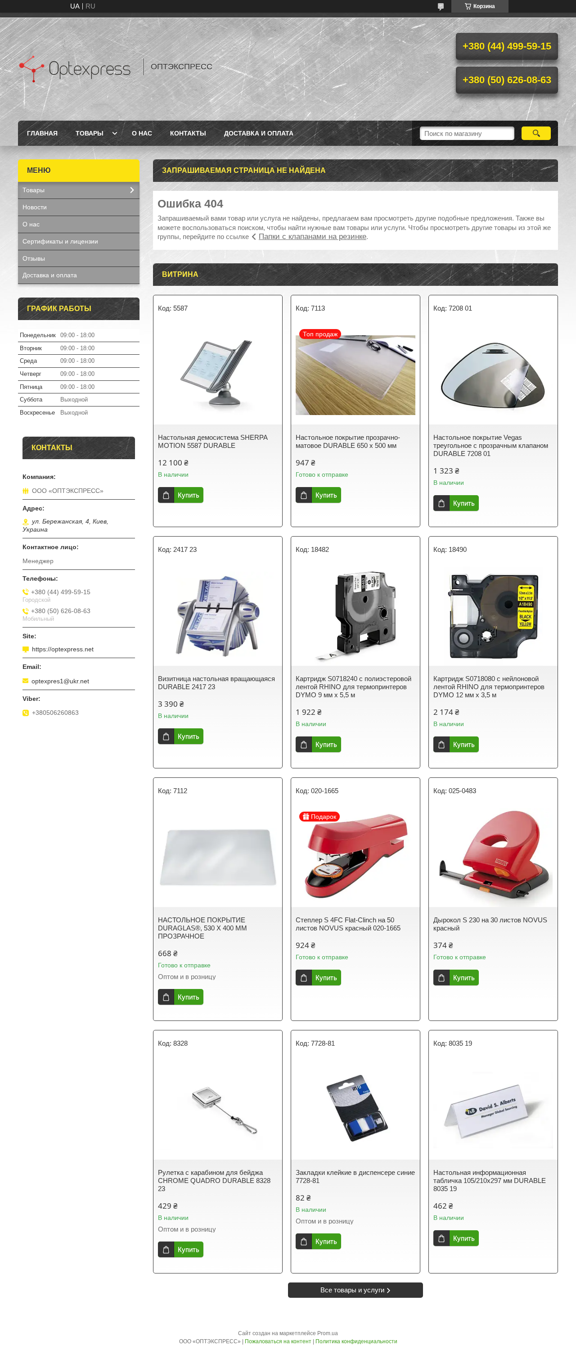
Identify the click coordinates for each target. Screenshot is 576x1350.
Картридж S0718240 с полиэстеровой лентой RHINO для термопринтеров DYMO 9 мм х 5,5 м (353, 687)
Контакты (188, 133)
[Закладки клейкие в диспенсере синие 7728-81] (355, 1110)
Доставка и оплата (258, 133)
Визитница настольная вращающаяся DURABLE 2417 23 (216, 683)
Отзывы (33, 258)
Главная (42, 133)
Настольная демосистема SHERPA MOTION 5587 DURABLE (212, 441)
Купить (188, 495)
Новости (34, 207)
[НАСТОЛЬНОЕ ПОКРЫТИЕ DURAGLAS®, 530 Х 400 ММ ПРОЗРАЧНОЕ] (218, 857)
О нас (142, 133)
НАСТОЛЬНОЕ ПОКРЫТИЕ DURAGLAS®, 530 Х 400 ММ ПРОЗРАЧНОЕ (202, 928)
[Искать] (536, 133)
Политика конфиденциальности (356, 1341)
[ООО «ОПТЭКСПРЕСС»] (76, 66)
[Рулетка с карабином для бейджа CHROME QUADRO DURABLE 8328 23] (218, 1110)
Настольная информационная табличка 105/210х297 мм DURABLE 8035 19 (489, 1180)
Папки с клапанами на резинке (312, 236)
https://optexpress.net (63, 649)
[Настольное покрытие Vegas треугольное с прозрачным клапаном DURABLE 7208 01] (493, 374)
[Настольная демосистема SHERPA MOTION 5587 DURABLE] (218, 374)
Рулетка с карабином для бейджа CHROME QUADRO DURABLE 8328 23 (214, 1180)
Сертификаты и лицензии (60, 241)
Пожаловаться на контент (278, 1341)
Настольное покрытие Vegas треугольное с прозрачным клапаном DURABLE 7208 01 (490, 445)
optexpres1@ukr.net (60, 681)
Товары (90, 133)
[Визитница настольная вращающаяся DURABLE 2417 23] (218, 616)
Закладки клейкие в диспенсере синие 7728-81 (355, 1176)
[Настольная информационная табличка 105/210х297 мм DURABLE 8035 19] (493, 1110)
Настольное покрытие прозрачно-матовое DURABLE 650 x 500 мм (348, 441)
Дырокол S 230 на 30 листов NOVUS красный (490, 924)
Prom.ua (327, 1333)
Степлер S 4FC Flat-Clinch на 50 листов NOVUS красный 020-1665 (348, 924)
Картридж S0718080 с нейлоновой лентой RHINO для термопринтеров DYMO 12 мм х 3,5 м (488, 687)
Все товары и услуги (352, 1290)
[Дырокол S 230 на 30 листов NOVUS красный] (493, 857)
